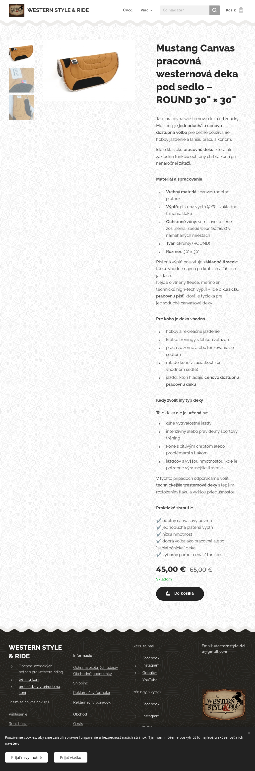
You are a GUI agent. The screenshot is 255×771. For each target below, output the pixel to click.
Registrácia (18, 724)
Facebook (150, 704)
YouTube (150, 680)
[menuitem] (129, 10)
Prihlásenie (18, 714)
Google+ (149, 673)
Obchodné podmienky (92, 674)
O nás (78, 724)
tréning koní (29, 679)
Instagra (149, 716)
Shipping (80, 683)
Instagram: (151, 665)
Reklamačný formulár (91, 692)
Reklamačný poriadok (92, 702)
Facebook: (151, 658)
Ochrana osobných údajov (95, 667)
